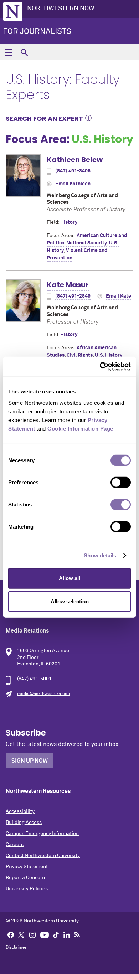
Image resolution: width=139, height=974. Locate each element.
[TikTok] (56, 934)
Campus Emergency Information (42, 833)
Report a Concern (25, 877)
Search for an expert (44, 118)
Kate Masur (68, 285)
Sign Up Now (29, 761)
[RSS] (77, 934)
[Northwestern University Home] (12, 11)
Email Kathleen (73, 183)
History (68, 222)
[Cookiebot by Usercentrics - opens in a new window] (100, 366)
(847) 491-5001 (34, 678)
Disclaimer (16, 947)
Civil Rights (80, 355)
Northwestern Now (60, 8)
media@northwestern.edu (43, 694)
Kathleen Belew (75, 160)
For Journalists (37, 32)
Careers (15, 844)
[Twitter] (21, 934)
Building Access (24, 822)
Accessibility (20, 811)
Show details (100, 555)
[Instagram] (32, 934)
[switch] (120, 482)
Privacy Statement (27, 866)
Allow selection (70, 601)
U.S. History (108, 355)
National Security (86, 243)
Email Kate (118, 296)
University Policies (27, 888)
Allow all (69, 578)
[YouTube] (44, 934)
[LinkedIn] (66, 934)
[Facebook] (10, 934)
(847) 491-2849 (73, 296)
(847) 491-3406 (73, 171)
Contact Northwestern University (43, 855)
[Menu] (8, 52)
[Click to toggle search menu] (24, 52)
